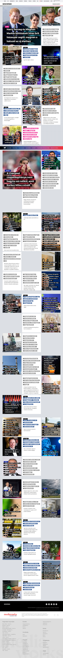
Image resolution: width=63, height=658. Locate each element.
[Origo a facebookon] (46, 604)
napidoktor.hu (25, 649)
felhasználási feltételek (40, 607)
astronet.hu (25, 642)
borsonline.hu (45, 630)
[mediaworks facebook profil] (54, 615)
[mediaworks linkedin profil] (58, 615)
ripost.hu (44, 632)
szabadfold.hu (25, 625)
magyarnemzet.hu (26, 623)
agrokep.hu (25, 635)
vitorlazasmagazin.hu (47, 621)
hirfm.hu (44, 654)
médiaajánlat (57, 607)
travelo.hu (25, 652)
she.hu (44, 636)
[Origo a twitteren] (49, 604)
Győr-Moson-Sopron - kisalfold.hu (9, 634)
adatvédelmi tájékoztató (31, 607)
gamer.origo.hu (26, 646)
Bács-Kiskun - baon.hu (6, 623)
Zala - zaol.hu (5, 650)
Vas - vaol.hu (5, 647)
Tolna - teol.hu (5, 646)
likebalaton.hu (25, 647)
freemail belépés (56, 4)
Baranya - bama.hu (6, 625)
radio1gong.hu (45, 653)
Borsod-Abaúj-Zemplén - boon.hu (9, 628)
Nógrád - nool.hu (5, 641)
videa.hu (44, 645)
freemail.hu (45, 642)
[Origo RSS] (56, 604)
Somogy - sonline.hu (6, 643)
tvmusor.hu (45, 624)
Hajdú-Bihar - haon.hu (6, 635)
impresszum (52, 607)
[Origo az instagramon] (51, 604)
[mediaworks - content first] (10, 614)
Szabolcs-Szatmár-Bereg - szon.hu (9, 644)
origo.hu (24, 628)
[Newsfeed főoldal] (7, 604)
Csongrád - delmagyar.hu (7, 629)
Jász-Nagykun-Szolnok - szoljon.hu (9, 638)
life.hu (44, 635)
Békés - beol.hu (5, 626)
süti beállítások (47, 607)
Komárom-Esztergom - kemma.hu (9, 640)
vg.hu (24, 634)
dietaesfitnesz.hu (26, 653)
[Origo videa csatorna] (54, 604)
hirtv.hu (24, 626)
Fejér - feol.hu (5, 632)
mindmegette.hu (26, 650)
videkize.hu (45, 623)
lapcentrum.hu (45, 647)
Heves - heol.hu (5, 637)
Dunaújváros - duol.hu (6, 631)
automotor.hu (25, 643)
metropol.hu (45, 633)
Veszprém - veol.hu (6, 649)
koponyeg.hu (45, 644)
